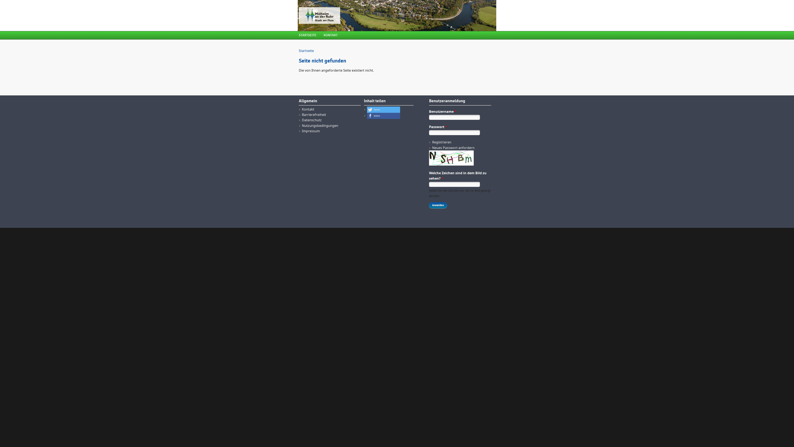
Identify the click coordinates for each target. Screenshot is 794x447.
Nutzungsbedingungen (320, 125)
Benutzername (442, 111)
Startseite (307, 35)
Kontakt (331, 35)
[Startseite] (363, 15)
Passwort (438, 127)
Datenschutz (312, 120)
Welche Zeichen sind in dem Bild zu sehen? (458, 176)
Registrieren (441, 142)
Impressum (311, 131)
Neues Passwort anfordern (453, 147)
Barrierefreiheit (314, 114)
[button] (383, 110)
